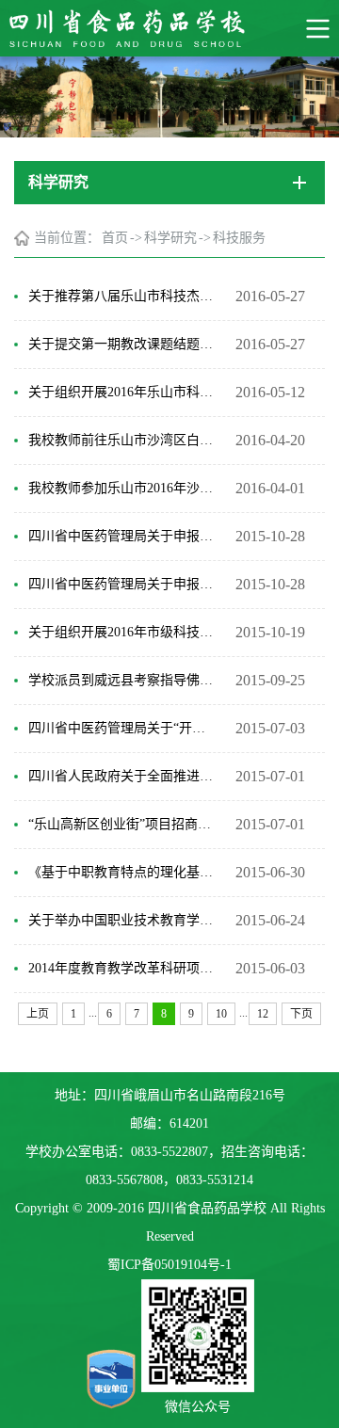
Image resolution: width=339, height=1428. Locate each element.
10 (221, 1013)
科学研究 (170, 238)
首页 (115, 238)
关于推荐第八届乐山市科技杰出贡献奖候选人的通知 (122, 296)
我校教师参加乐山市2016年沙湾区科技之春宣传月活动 (122, 488)
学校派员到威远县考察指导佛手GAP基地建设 (122, 680)
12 (262, 1013)
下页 (301, 1013)
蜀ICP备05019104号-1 (169, 1265)
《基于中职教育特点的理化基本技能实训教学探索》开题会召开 (122, 872)
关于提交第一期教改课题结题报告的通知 (122, 344)
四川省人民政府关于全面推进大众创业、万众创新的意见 (122, 776)
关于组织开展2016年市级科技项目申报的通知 (122, 632)
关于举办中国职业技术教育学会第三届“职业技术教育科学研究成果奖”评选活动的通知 (122, 920)
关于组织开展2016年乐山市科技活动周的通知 (122, 392)
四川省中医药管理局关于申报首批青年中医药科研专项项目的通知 (122, 536)
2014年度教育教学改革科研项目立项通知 (122, 968)
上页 (37, 1013)
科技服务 (239, 238)
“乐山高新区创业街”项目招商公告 (122, 824)
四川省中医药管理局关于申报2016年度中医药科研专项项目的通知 (122, 584)
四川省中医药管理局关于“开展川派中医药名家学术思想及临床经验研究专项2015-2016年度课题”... (122, 728)
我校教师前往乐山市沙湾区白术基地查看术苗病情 (122, 440)
